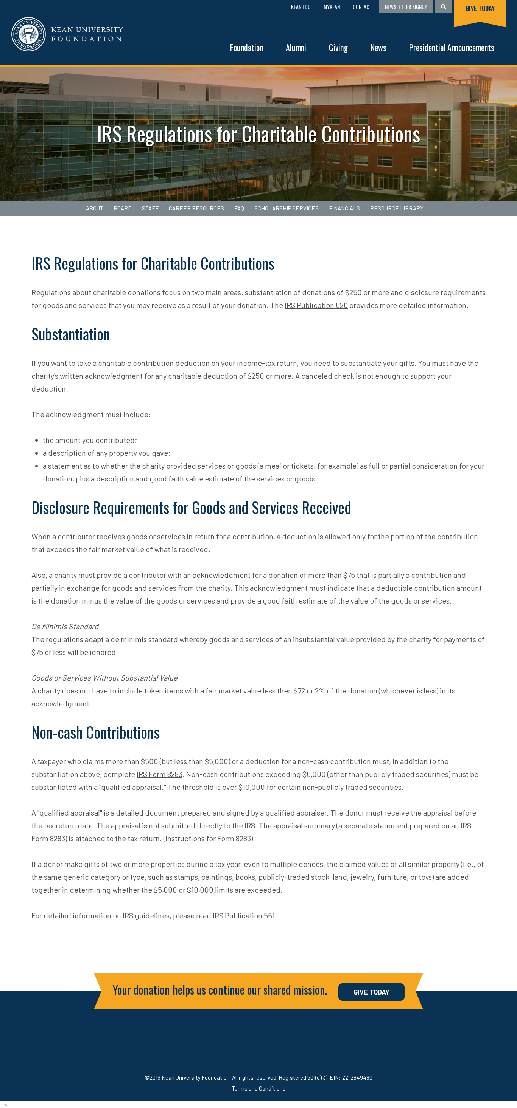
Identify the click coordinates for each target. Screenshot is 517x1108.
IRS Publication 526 (316, 304)
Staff (150, 208)
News (378, 47)
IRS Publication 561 (244, 915)
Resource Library (397, 208)
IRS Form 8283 (159, 773)
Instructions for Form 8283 (208, 838)
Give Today (480, 8)
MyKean (332, 7)
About (94, 208)
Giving (338, 47)
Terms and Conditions (259, 1088)
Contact (362, 7)
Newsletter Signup (406, 7)
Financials (344, 208)
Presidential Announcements (451, 47)
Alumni (296, 47)
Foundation (246, 47)
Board (123, 208)
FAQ (239, 208)
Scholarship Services (286, 208)
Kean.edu (301, 7)
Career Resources (196, 208)
